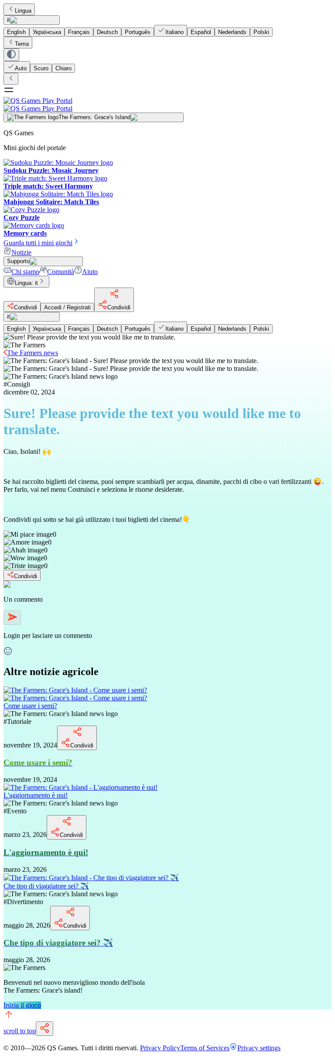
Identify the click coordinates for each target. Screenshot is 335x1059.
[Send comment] (12, 617)
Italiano (174, 32)
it (8, 20)
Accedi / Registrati (67, 307)
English (16, 32)
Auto (21, 68)
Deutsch (107, 32)
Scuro (41, 68)
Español (201, 32)
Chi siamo (25, 271)
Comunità (60, 271)
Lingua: (26, 283)
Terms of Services (204, 1048)
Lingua (23, 10)
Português (137, 32)
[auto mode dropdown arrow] (11, 54)
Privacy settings (258, 1048)
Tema (22, 44)
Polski (261, 32)
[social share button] (44, 1028)
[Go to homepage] (167, 104)
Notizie (21, 252)
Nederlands (232, 32)
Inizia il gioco (22, 1005)
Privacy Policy (160, 1048)
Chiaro (63, 68)
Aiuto (90, 271)
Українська (47, 32)
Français (79, 32)
